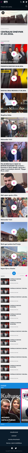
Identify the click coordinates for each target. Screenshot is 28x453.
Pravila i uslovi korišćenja (14, 443)
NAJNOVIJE (5, 41)
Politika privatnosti (14, 439)
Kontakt (14, 436)
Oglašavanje (14, 432)
